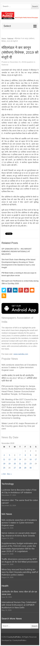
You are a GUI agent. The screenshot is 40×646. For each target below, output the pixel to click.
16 (31, 459)
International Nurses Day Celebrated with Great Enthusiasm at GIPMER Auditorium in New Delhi (19, 605)
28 (20, 468)
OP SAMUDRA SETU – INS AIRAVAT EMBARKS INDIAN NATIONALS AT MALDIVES (17, 251)
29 (25, 468)
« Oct (4, 474)
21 (20, 464)
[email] (32, 290)
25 (4, 468)
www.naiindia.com (21, 354)
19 (9, 464)
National (10, 38)
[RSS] (4, 295)
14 (20, 459)
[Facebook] (9, 290)
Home (4, 38)
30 (31, 468)
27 (15, 468)
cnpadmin (29, 62)
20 (15, 464)
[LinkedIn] (15, 290)
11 (4, 459)
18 (4, 464)
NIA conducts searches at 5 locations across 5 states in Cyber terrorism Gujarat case (19, 367)
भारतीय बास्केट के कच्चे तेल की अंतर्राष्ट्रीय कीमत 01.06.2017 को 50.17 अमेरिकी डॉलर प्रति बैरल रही (19, 378)
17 (36, 459)
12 (9, 459)
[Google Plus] (20, 290)
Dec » (9, 474)
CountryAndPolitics (14, 637)
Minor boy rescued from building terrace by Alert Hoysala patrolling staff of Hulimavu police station (20, 572)
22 (25, 464)
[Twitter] (4, 290)
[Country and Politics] (20, 15)
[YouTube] (26, 290)
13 (15, 459)
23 (31, 464)
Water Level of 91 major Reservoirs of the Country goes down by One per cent (19, 426)
